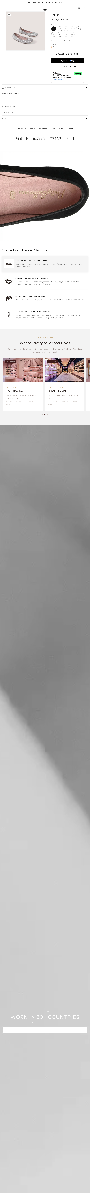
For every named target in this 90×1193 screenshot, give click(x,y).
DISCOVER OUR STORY (45, 1030)
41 (60, 34)
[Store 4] (47, 414)
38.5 (66, 29)
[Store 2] (44, 414)
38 (60, 29)
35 (66, 35)
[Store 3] (45, 414)
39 (73, 29)
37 (53, 29)
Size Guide (67, 40)
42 (73, 35)
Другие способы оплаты (67, 66)
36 (53, 34)
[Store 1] (42, 414)
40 (78, 29)
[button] (5, 8)
